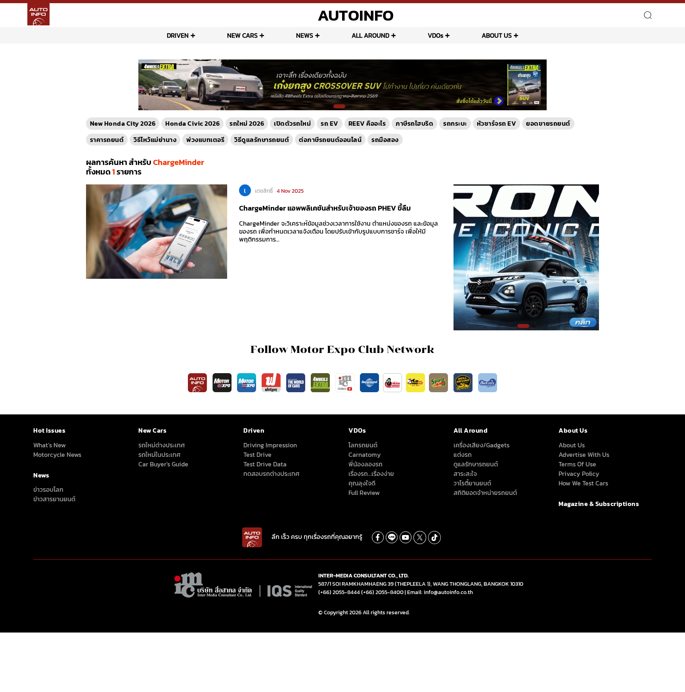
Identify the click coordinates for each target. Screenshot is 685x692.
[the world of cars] (296, 382)
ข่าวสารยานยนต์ (54, 499)
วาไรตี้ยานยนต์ (472, 483)
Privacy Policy (579, 473)
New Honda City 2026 (123, 123)
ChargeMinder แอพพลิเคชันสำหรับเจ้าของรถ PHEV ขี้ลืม (325, 208)
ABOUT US (497, 35)
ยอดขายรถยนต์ (548, 123)
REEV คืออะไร (367, 123)
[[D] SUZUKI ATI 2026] (526, 257)
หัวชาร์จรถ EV (497, 123)
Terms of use (577, 464)
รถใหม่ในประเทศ (159, 454)
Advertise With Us (584, 454)
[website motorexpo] (247, 382)
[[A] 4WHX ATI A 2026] (342, 84)
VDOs (435, 35)
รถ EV (330, 123)
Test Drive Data (265, 464)
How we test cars (583, 483)
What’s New (49, 445)
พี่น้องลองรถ (365, 464)
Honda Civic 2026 (192, 123)
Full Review (364, 492)
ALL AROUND (370, 35)
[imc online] (345, 382)
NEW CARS (242, 35)
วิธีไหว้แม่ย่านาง (155, 139)
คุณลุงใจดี (361, 483)
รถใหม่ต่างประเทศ (161, 445)
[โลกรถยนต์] (369, 382)
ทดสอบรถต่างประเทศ (271, 473)
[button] (339, 106)
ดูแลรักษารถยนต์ (475, 464)
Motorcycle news (57, 454)
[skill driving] (464, 382)
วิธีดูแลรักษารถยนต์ (261, 139)
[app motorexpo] (222, 382)
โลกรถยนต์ (362, 445)
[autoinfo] (38, 14)
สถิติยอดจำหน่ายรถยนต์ (485, 492)
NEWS (304, 35)
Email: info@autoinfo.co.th (440, 592)
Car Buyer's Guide (163, 464)
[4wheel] (321, 382)
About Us (572, 445)
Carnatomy (364, 454)
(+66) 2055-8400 (382, 592)
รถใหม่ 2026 (247, 123)
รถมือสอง (385, 139)
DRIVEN (178, 35)
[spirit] (439, 382)
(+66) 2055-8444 (339, 592)
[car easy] (415, 382)
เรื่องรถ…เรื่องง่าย (371, 473)
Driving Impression (270, 445)
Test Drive (257, 454)
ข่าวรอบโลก (48, 489)
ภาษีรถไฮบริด (414, 123)
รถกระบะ (455, 123)
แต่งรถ (462, 454)
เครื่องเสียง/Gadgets (481, 445)
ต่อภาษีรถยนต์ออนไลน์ (330, 139)
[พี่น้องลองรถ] (392, 382)
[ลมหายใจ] (487, 382)
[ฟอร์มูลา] (272, 382)
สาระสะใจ (465, 473)
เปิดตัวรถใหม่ (292, 123)
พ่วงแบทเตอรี (205, 139)
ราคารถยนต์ (107, 139)
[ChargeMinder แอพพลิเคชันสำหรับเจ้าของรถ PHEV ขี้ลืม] (156, 231)
